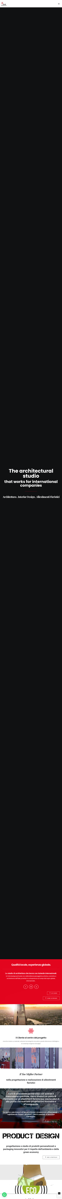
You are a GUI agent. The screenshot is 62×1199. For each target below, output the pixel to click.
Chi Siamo (54, 993)
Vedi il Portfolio (52, 1121)
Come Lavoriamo (52, 998)
